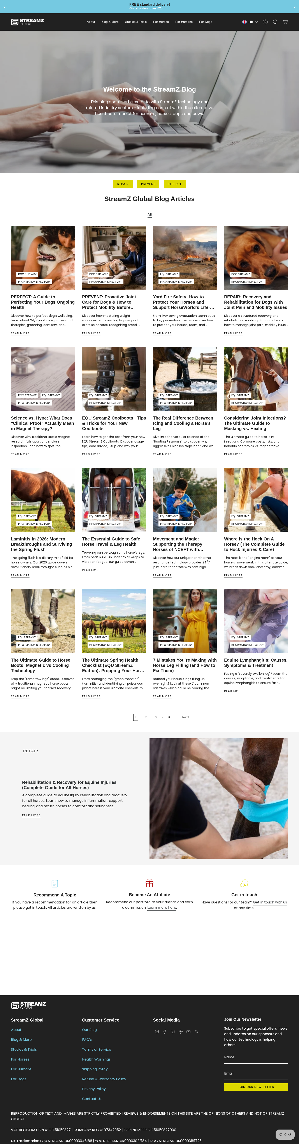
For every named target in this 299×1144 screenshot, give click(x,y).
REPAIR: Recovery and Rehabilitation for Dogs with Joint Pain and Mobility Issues (255, 302)
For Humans (21, 1069)
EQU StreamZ (169, 274)
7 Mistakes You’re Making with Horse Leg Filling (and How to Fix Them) (185, 665)
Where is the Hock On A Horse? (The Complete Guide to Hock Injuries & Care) (254, 544)
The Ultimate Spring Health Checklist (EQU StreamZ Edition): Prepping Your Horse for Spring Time (113, 665)
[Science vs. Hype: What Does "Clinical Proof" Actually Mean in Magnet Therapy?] (43, 379)
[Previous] (17, 850)
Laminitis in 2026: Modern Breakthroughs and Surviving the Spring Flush (41, 544)
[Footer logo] (28, 1005)
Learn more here (161, 907)
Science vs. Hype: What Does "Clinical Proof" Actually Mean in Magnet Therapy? (42, 423)
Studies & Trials (24, 1049)
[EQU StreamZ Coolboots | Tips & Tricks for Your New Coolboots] (114, 379)
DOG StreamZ (27, 274)
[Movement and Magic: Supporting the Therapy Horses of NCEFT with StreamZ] (185, 500)
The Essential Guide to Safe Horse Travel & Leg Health (111, 542)
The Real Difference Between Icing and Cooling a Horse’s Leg (183, 423)
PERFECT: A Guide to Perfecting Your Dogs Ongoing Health (43, 302)
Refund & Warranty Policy (104, 1079)
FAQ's (87, 1039)
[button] (91, 22)
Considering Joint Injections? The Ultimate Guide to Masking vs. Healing (255, 423)
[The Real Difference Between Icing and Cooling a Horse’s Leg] (185, 379)
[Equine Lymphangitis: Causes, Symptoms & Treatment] (256, 621)
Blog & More (21, 1039)
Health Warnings (96, 1059)
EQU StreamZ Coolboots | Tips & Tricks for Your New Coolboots (114, 423)
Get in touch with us (270, 902)
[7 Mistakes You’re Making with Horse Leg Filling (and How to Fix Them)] (185, 621)
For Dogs (18, 1079)
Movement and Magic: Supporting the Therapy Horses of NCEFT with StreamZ (177, 544)
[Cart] (285, 22)
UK (251, 22)
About (16, 1029)
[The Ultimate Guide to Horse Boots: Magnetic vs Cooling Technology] (43, 621)
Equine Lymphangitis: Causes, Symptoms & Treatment (256, 663)
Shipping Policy (95, 1069)
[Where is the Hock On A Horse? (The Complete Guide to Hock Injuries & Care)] (256, 500)
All (150, 214)
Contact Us (92, 1098)
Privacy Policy (94, 1088)
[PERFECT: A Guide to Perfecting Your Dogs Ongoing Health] (43, 258)
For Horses (20, 1059)
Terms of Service (96, 1049)
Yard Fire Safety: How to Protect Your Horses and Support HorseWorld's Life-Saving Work (181, 302)
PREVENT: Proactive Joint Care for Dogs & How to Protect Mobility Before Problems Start (109, 302)
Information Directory (34, 281)
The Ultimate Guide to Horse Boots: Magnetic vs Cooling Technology (40, 665)
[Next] (46, 850)
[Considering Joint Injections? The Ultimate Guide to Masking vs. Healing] (256, 379)
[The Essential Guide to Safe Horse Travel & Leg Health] (114, 500)
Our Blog (89, 1029)
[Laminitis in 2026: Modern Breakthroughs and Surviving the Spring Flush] (43, 500)
